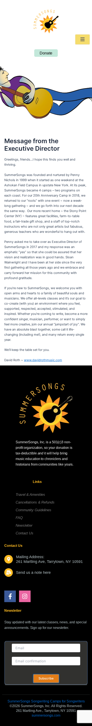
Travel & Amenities (30, 495)
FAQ (19, 518)
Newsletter (24, 525)
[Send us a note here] (8, 572)
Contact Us (24, 533)
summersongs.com (46, 715)
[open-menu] (82, 39)
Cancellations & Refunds (35, 502)
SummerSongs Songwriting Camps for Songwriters (46, 701)
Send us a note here (33, 572)
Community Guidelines (33, 510)
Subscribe (46, 678)
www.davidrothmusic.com (43, 360)
